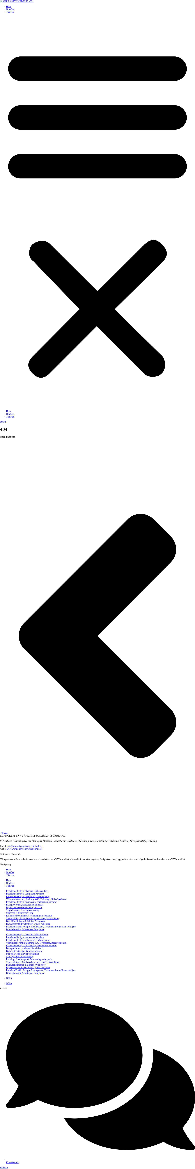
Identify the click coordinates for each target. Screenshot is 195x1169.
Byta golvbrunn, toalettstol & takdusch (24, 904)
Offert (9, 978)
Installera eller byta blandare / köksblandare (27, 891)
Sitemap (4, 1167)
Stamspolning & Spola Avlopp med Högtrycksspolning (32, 918)
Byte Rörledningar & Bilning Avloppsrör (25, 921)
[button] (97, 211)
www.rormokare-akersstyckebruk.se (24, 849)
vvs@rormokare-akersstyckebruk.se (24, 846)
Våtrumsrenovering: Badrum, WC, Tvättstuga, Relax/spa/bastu (36, 899)
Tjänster (10, 12)
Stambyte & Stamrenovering (19, 913)
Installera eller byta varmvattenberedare (25, 893)
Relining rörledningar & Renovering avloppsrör (29, 915)
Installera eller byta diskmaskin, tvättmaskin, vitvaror (31, 902)
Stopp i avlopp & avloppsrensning (22, 910)
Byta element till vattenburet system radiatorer (28, 924)
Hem (8, 6)
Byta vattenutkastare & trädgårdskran (24, 907)
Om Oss (10, 9)
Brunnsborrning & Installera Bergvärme (25, 929)
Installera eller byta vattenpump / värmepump (27, 896)
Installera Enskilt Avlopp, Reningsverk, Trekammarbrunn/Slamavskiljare (41, 926)
